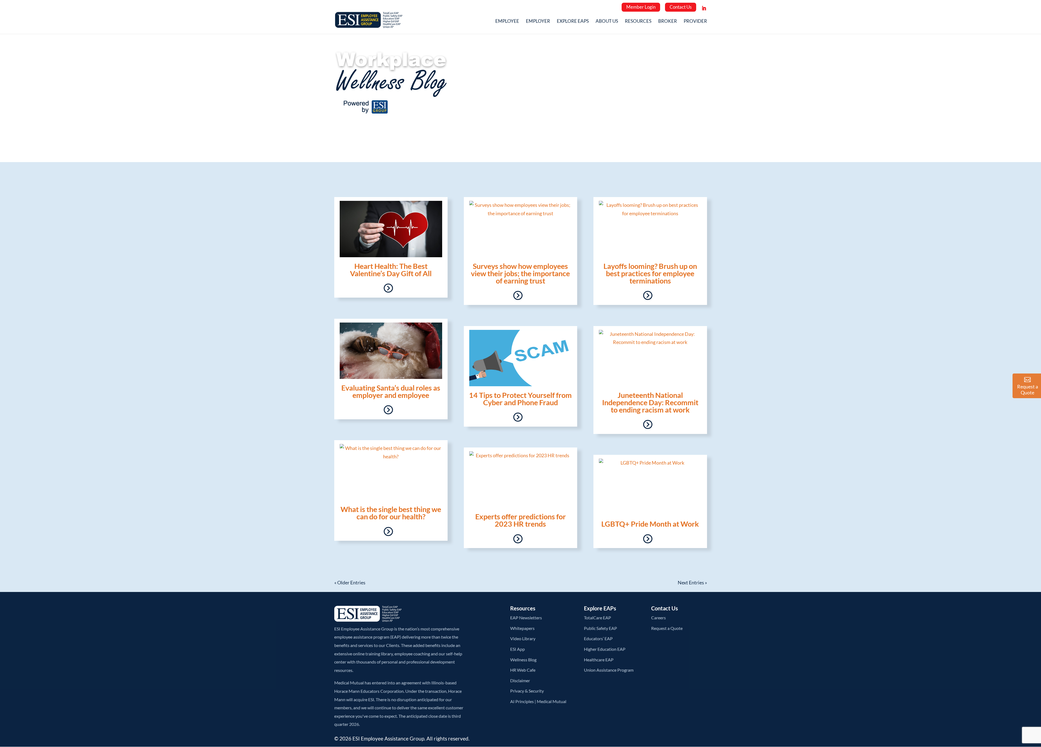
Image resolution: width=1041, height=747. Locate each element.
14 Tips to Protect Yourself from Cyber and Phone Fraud (520, 399)
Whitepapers (522, 628)
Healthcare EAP (598, 659)
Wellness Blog (523, 659)
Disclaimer (520, 680)
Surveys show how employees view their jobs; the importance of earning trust (520, 273)
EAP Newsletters (526, 617)
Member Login (641, 7)
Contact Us (681, 7)
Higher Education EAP (604, 649)
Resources (638, 21)
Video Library (522, 638)
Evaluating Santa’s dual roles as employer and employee (390, 391)
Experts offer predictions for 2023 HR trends (520, 520)
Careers (658, 617)
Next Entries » (692, 582)
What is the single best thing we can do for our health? (390, 513)
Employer (538, 21)
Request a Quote (667, 628)
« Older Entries (349, 582)
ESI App (517, 649)
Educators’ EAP (598, 638)
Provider (695, 21)
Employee (507, 21)
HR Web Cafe (522, 669)
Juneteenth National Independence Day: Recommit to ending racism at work (650, 402)
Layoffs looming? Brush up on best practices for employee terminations (650, 273)
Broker (667, 21)
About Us (607, 21)
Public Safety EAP (600, 628)
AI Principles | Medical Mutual (538, 701)
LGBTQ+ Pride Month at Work (650, 523)
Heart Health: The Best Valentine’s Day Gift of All (391, 270)
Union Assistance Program (609, 669)
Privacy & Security (527, 690)
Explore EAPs (573, 21)
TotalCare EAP (597, 617)
